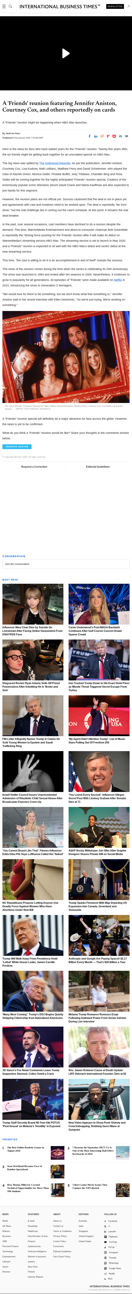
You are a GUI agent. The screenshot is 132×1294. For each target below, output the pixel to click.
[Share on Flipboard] (108, 136)
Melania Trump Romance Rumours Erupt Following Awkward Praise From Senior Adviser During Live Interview (97, 1018)
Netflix (118, 280)
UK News (6, 1226)
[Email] (120, 136)
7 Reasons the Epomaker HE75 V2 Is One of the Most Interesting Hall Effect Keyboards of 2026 (92, 1150)
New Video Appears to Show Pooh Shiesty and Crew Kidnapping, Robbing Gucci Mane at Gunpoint (97, 1126)
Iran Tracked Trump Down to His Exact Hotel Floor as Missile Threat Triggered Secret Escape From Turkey (99, 687)
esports (31, 1261)
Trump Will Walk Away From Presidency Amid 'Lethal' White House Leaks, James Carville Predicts (29, 962)
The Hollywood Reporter (54, 163)
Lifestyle (6, 1261)
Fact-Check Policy (62, 1256)
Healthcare (33, 1231)
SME (4, 1241)
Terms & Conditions (62, 1231)
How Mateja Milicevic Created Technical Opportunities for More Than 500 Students (28, 1188)
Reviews (6, 1272)
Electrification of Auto (38, 1236)
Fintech (31, 1272)
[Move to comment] (127, 136)
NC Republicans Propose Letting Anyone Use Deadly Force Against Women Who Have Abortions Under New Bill (30, 906)
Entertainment (8, 1256)
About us (57, 1221)
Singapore (83, 1231)
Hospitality (33, 1226)
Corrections (58, 1246)
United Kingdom (86, 1236)
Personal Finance (10, 1246)
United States (85, 1241)
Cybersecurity (34, 1246)
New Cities (33, 1267)
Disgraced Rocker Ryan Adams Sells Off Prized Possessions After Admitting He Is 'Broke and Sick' (31, 687)
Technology (7, 1251)
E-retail (31, 1221)
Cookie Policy (59, 1241)
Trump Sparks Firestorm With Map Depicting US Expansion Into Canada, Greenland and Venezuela (98, 906)
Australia (83, 1221)
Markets (6, 1231)
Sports (5, 1267)
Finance (31, 1241)
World (5, 1221)
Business (6, 1236)
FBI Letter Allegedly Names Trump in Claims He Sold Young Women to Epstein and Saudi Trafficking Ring (31, 742)
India (81, 1226)
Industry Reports (35, 1277)
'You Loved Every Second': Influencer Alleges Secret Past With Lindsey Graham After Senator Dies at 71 (97, 798)
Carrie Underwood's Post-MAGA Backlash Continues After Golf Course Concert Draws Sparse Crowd (95, 631)
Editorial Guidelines (98, 466)
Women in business (37, 1256)
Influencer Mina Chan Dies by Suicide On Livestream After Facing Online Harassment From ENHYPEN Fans (32, 631)
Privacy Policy (60, 1236)
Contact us (58, 1226)
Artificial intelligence (37, 1251)
